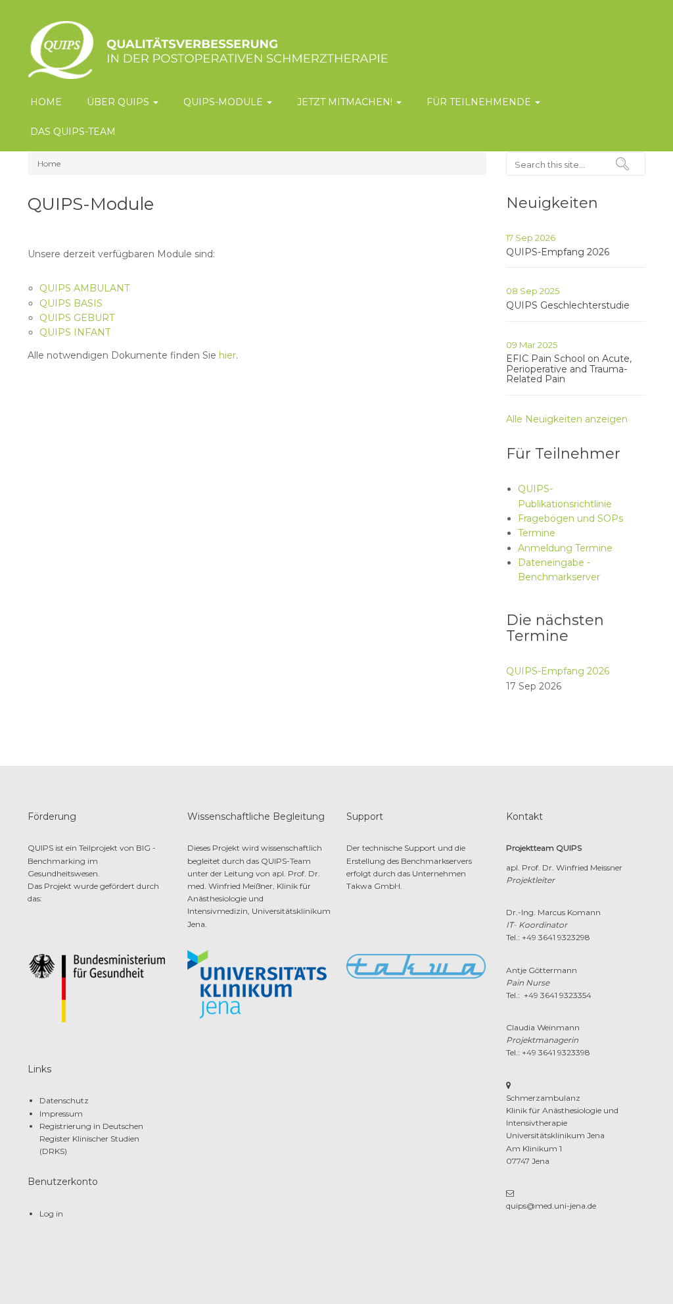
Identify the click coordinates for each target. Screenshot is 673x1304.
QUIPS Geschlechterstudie (568, 305)
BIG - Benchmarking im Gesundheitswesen (92, 860)
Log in (51, 1213)
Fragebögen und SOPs (570, 518)
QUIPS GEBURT (76, 318)
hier (227, 355)
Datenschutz (64, 1100)
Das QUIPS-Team (73, 132)
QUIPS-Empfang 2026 (557, 252)
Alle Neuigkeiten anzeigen (567, 419)
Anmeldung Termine (565, 548)
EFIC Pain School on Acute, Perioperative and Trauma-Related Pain (569, 369)
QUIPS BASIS (71, 303)
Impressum (61, 1113)
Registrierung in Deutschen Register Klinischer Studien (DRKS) (91, 1138)
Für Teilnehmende (480, 102)
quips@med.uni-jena (546, 1206)
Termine (536, 533)
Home (46, 102)
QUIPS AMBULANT (84, 288)
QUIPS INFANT (74, 332)
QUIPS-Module (224, 102)
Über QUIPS (119, 102)
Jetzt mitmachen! (346, 102)
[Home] (261, 49)
